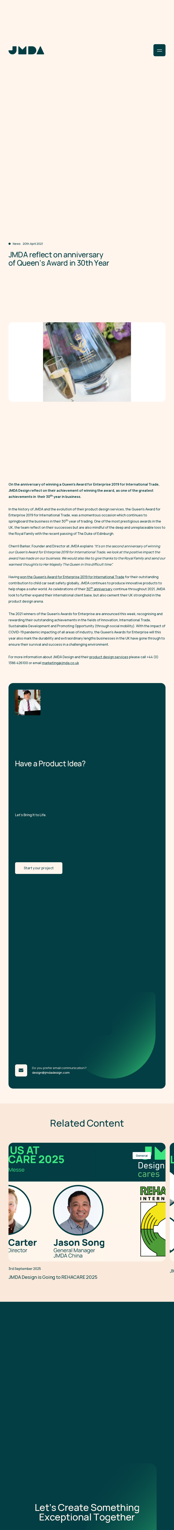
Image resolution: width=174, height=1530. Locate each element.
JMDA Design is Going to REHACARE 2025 (52, 1277)
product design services (108, 657)
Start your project (39, 868)
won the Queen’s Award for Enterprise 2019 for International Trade (72, 577)
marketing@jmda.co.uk (60, 663)
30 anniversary (99, 588)
